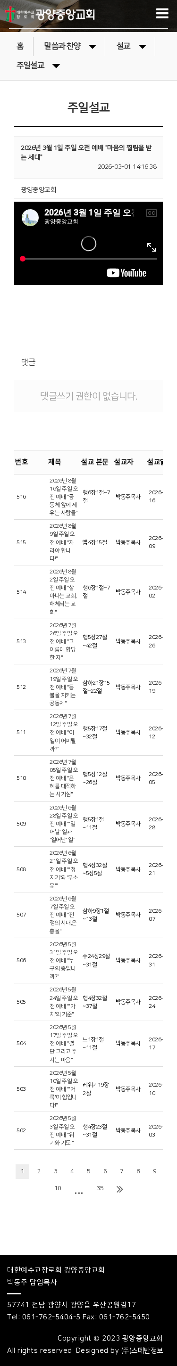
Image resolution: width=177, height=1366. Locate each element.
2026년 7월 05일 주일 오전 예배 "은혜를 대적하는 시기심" (64, 778)
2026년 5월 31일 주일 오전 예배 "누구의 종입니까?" (64, 960)
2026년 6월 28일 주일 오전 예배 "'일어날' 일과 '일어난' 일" (64, 824)
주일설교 (30, 65)
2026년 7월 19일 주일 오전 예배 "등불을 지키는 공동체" (64, 687)
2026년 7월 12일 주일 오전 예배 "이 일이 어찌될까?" (64, 732)
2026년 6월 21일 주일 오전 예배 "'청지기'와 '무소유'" (64, 869)
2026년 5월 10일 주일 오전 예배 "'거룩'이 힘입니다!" (64, 1089)
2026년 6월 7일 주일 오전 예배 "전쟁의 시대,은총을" (63, 915)
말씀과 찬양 (62, 46)
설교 (123, 46)
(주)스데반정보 (142, 1351)
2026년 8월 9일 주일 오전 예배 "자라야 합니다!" (63, 542)
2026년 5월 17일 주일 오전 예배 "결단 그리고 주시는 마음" (64, 1043)
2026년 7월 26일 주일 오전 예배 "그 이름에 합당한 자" (64, 641)
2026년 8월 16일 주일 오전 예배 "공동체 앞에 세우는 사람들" (64, 497)
